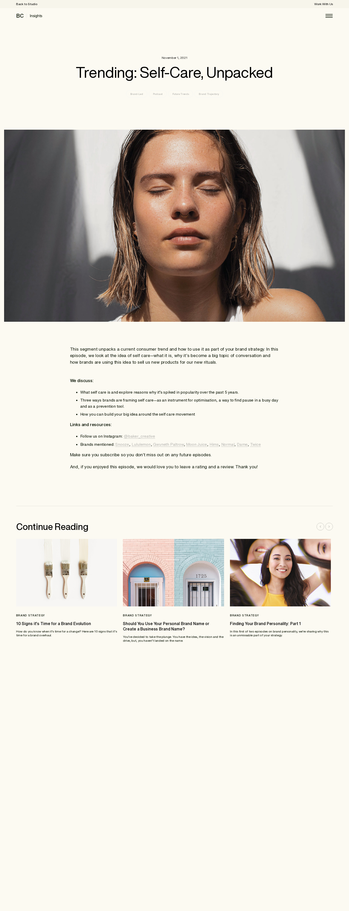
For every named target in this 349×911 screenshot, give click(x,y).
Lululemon (141, 444)
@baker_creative (139, 436)
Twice (255, 444)
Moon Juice (196, 444)
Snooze (122, 444)
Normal (228, 444)
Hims (214, 444)
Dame (242, 444)
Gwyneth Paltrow (168, 444)
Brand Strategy (30, 615)
